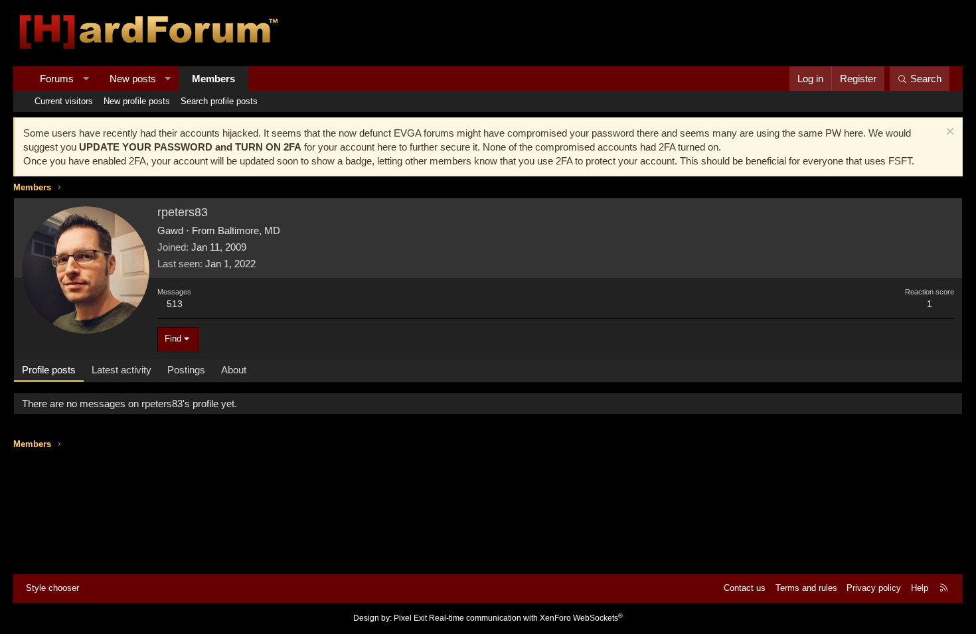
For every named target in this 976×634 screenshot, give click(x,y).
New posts (133, 78)
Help (919, 588)
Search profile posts (219, 101)
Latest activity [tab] (121, 369)
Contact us (745, 588)
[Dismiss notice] (948, 133)
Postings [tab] (186, 369)
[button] (86, 78)
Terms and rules (806, 588)
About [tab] (233, 369)
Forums (57, 78)
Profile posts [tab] (49, 369)
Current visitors (64, 101)
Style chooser (52, 588)
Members (213, 78)
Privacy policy (874, 588)
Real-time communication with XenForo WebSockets (526, 618)
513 (175, 303)
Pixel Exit (410, 618)
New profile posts (137, 101)
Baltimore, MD (249, 230)
